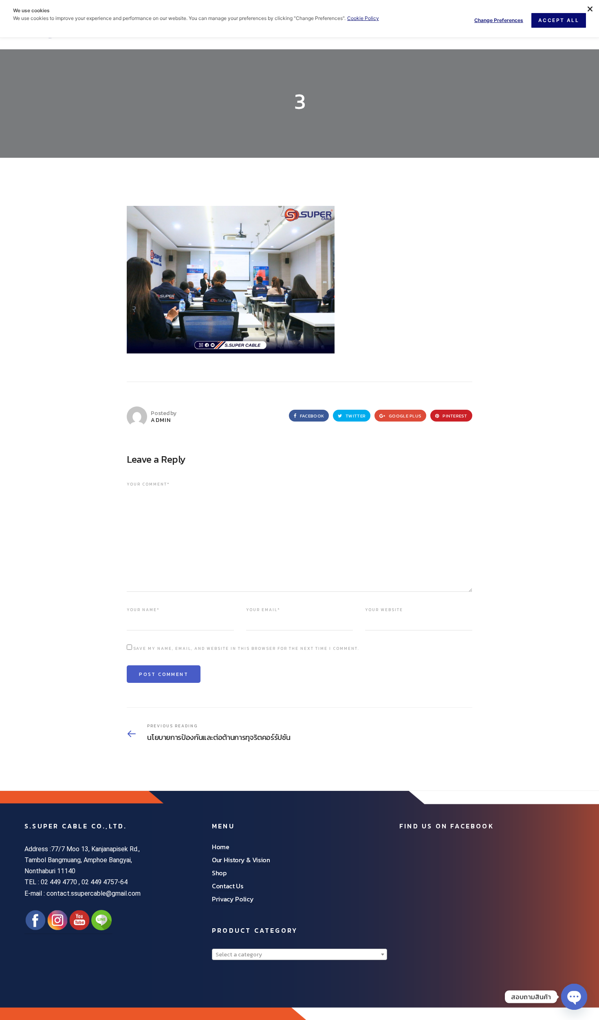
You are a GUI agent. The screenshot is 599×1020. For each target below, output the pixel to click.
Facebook (311, 416)
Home (220, 847)
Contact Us (227, 886)
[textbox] (299, 954)
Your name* (143, 610)
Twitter (355, 416)
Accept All (558, 20)
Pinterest (454, 416)
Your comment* (148, 484)
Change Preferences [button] (498, 20)
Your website (384, 610)
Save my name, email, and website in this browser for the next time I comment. (246, 648)
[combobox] (299, 954)
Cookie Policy (363, 18)
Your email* (263, 610)
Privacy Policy (233, 899)
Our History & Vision (241, 860)
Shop (219, 873)
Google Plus (404, 416)
